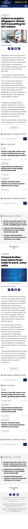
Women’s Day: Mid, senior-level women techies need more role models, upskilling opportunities (13, 153)
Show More (14, 127)
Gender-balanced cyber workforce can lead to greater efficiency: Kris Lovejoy (13, 184)
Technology (5, 15)
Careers (9, 497)
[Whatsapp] (19, 48)
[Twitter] (12, 48)
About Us (4, 497)
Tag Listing (21, 499)
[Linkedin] (16, 48)
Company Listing (14, 501)
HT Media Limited (12, 509)
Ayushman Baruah (6, 45)
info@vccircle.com (16, 511)
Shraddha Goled (6, 159)
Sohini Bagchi (5, 175)
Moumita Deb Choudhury (8, 286)
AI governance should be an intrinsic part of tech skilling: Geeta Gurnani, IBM (12, 169)
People (3, 148)
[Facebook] (9, 48)
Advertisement (16, 497)
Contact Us (23, 497)
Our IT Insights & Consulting (6, 2)
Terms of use (15, 499)
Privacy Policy (7, 499)
